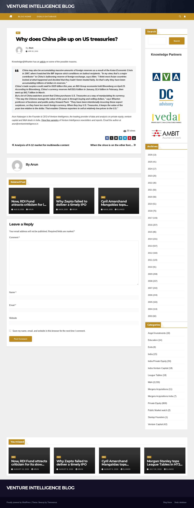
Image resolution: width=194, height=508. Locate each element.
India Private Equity (157, 361)
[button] (180, 16)
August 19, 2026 (22, 469)
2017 (150, 218)
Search (151, 31)
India (150, 354)
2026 (150, 155)
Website (13, 318)
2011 (150, 260)
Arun (31, 48)
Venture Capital (155, 424)
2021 (150, 190)
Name (12, 292)
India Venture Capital (158, 368)
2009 (150, 274)
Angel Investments (157, 333)
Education (153, 340)
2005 (150, 302)
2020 (150, 197)
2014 (150, 239)
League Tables (155, 375)
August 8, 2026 (66, 469)
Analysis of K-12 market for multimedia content (41, 145)
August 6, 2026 (111, 469)
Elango (120, 209)
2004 (150, 309)
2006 (150, 295)
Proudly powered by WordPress (19, 502)
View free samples (50, 120)
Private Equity (154, 403)
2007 (150, 288)
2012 (150, 253)
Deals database (46, 16)
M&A (18, 32)
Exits (150, 347)
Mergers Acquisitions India (160, 396)
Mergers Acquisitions (158, 389)
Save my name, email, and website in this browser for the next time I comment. (49, 331)
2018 (150, 211)
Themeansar (52, 502)
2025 (150, 162)
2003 (150, 316)
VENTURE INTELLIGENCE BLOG (40, 6)
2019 (150, 204)
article (43, 62)
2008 (150, 281)
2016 (150, 225)
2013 (150, 246)
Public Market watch (157, 410)
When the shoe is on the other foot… (111, 145)
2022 (150, 183)
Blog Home (24, 16)
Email (12, 305)
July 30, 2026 (155, 469)
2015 (150, 232)
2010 (150, 267)
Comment (14, 237)
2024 (150, 169)
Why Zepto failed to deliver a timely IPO (71, 203)
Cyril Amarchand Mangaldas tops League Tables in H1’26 (118, 204)
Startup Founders (156, 417)
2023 (150, 176)
